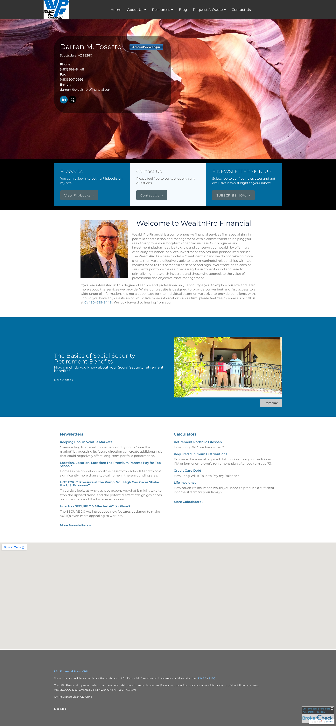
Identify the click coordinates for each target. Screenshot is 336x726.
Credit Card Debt (187, 470)
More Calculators (189, 502)
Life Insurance (185, 482)
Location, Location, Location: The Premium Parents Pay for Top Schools (110, 464)
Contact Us (241, 10)
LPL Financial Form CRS (71, 671)
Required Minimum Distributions (200, 454)
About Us (135, 10)
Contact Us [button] (149, 195)
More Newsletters (75, 525)
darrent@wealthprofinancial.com (85, 89)
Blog (183, 10)
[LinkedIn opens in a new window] (64, 100)
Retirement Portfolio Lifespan (198, 442)
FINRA (202, 678)
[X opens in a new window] (72, 100)
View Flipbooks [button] (77, 195)
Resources (161, 10)
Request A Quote (208, 10)
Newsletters (71, 434)
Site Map (60, 708)
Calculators (185, 434)
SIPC (212, 678)
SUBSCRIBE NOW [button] (231, 195)
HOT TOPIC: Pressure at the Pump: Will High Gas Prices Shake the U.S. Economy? (109, 483)
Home (115, 10)
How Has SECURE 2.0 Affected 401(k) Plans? (95, 506)
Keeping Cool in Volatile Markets (86, 442)
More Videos (63, 379)
